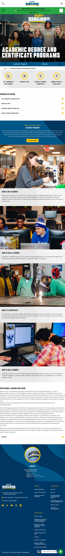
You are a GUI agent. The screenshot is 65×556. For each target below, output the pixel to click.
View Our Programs (32, 140)
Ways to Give (55, 505)
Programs (4, 437)
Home (5, 68)
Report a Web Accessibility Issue (40, 543)
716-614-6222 (13, 500)
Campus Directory (40, 529)
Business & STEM (6, 103)
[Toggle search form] (3, 3)
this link (12, 432)
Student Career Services (39, 496)
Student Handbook (40, 547)
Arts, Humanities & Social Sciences (11, 99)
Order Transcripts (40, 540)
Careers (53, 489)
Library (36, 537)
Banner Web (38, 516)
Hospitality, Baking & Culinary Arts (10, 108)
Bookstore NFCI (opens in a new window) (39, 525)
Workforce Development (55, 508)
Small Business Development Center (55, 496)
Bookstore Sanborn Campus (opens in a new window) (40, 520)
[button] (60, 551)
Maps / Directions (40, 492)
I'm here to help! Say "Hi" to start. (49, 551)
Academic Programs (20, 64)
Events (53, 492)
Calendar (45, 64)
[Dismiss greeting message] (57, 550)
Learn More (32, 12)
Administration (39, 489)
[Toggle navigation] (61, 3)
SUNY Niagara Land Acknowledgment (57, 501)
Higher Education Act (40, 533)
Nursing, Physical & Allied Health (10, 113)
